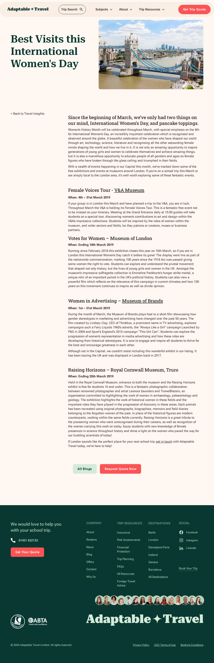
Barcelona (155, 569)
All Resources (125, 573)
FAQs (120, 566)
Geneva (153, 562)
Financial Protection (123, 549)
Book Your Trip (188, 568)
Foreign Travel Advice (126, 583)
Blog (89, 554)
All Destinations (158, 577)
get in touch (164, 441)
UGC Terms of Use (165, 645)
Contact (91, 569)
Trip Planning (125, 559)
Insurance (123, 532)
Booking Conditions (192, 645)
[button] (104, 9)
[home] (27, 9)
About (90, 532)
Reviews (91, 539)
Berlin (152, 532)
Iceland (153, 554)
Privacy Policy (141, 645)
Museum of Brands (142, 301)
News (90, 547)
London (153, 539)
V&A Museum (129, 190)
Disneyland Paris (158, 547)
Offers (90, 562)
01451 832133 (28, 540)
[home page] (144, 619)
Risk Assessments (128, 539)
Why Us (91, 576)
